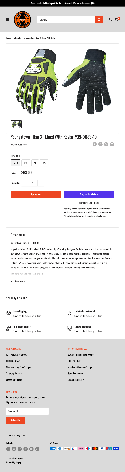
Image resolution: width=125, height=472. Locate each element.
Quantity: (15, 183)
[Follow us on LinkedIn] (37, 449)
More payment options (89, 202)
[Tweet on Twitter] (106, 144)
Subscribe (15, 420)
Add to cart (36, 194)
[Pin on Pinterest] (100, 144)
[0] (116, 19)
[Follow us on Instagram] (20, 449)
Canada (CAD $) (14, 435)
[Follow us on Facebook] (8, 449)
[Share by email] (112, 144)
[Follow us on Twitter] (14, 449)
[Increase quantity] (41, 183)
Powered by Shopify (13, 462)
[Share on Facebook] (95, 144)
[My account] (110, 19)
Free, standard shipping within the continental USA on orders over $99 (63, 3)
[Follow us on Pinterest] (25, 449)
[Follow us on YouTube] (31, 449)
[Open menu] (7, 19)
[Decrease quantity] (24, 183)
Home (8, 38)
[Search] (99, 19)
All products (18, 38)
